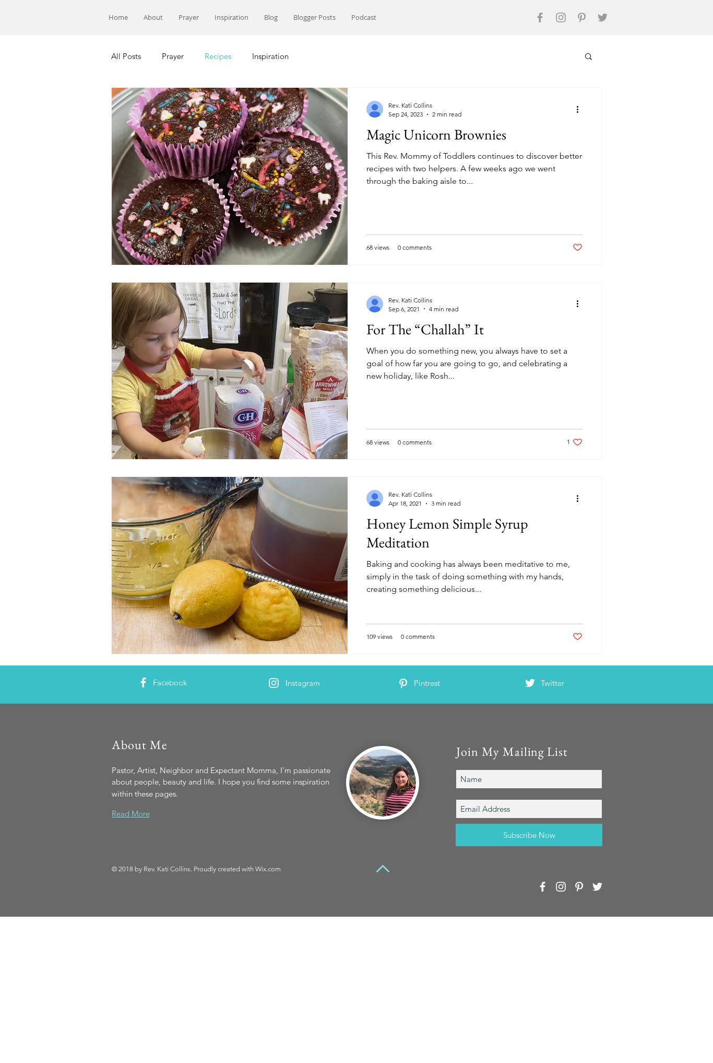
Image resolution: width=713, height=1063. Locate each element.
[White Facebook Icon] (143, 682)
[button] (588, 57)
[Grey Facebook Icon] (539, 17)
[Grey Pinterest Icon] (581, 17)
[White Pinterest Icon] (403, 683)
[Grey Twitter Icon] (602, 17)
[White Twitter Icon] (530, 683)
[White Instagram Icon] (273, 683)
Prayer (173, 56)
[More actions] (581, 109)
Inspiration (270, 56)
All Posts (126, 56)
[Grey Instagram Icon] (560, 17)
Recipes (218, 56)
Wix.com (268, 869)
